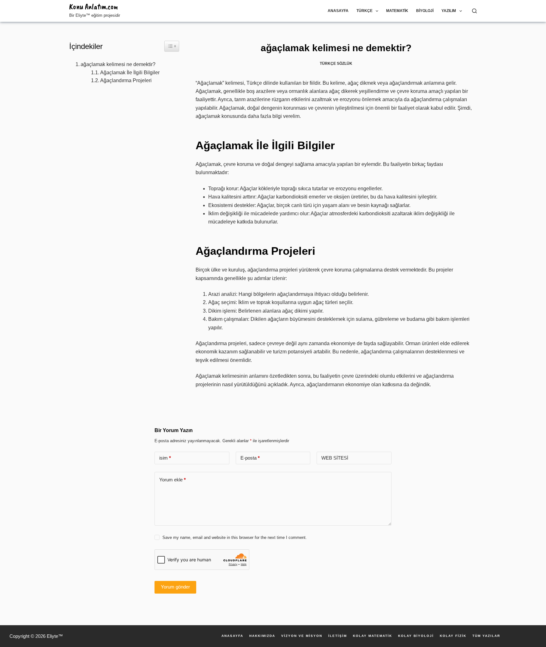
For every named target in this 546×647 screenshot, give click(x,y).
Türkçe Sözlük (336, 63)
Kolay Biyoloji (416, 636)
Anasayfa (338, 11)
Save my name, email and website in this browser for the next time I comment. (234, 537)
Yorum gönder (175, 586)
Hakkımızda (262, 636)
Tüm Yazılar (486, 636)
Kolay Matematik (372, 636)
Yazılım (448, 11)
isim (165, 458)
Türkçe (364, 11)
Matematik (397, 11)
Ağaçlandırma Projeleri (126, 80)
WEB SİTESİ (334, 458)
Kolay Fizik (453, 636)
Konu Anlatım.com (93, 7)
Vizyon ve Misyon (301, 636)
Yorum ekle (172, 479)
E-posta (250, 458)
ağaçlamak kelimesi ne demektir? (118, 64)
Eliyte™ (55, 636)
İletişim (337, 636)
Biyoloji (425, 11)
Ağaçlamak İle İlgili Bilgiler (130, 72)
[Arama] (474, 11)
